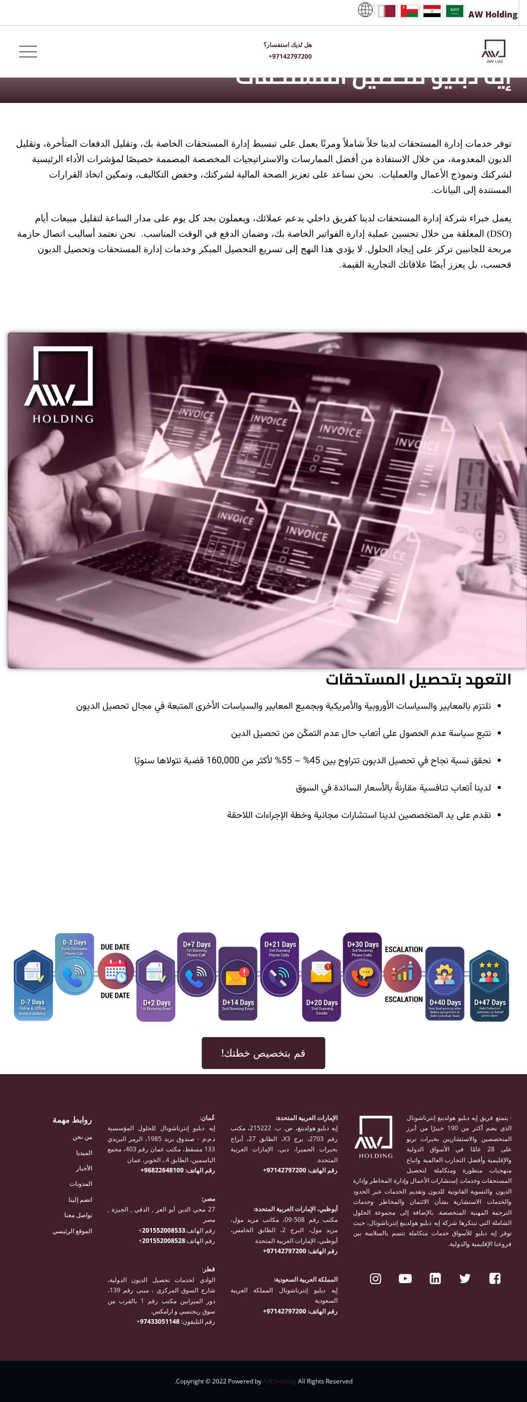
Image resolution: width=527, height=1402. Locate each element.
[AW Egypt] (432, 11)
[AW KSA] (455, 11)
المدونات (80, 1183)
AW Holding (279, 1381)
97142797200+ (285, 1170)
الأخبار (84, 1168)
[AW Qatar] (387, 11)
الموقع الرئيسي (72, 1230)
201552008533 (163, 1230)
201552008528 (163, 1240)
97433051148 (160, 1321)
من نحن (82, 1136)
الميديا (84, 1152)
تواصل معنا (78, 1215)
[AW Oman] (409, 11)
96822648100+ (162, 1170)
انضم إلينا (80, 1199)
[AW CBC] (365, 9)
